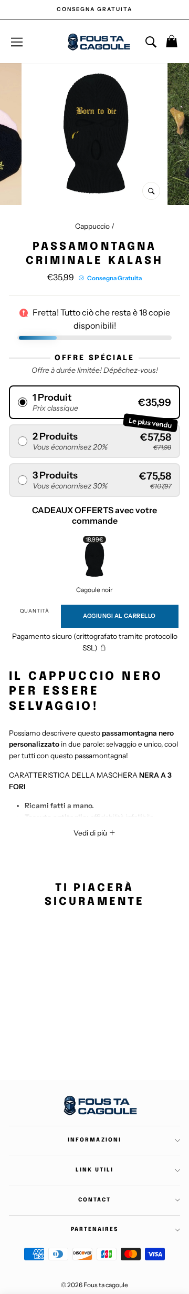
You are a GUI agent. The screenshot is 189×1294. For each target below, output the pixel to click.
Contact (94, 1200)
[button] (94, 402)
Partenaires (94, 1229)
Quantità (34, 611)
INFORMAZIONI (94, 1140)
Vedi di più (91, 833)
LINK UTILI (94, 1170)
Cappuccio (92, 226)
